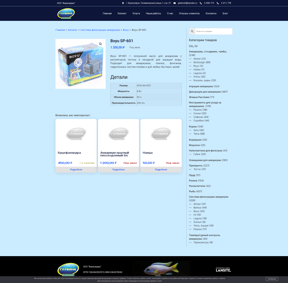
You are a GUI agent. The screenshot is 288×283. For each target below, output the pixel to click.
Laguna (198, 73)
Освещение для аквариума (205, 160)
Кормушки (195, 139)
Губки (197, 154)
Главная (107, 13)
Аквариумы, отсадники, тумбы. (208, 51)
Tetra (196, 133)
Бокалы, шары (202, 80)
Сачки (197, 113)
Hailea (197, 69)
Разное (198, 109)
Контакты (211, 13)
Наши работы (153, 13)
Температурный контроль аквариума (204, 237)
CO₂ (191, 46)
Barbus (197, 207)
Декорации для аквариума (205, 91)
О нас (170, 13)
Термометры (201, 242)
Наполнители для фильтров (205, 150)
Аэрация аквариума (201, 86)
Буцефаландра (69, 152)
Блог (225, 13)
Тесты (197, 169)
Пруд (192, 175)
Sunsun (198, 221)
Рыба (192, 191)
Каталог (122, 13)
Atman (197, 58)
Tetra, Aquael (201, 225)
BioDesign (199, 62)
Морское (194, 145)
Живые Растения (199, 97)
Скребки (199, 120)
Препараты (195, 165)
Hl (195, 214)
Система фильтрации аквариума (208, 196)
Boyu (196, 65)
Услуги (136, 13)
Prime (197, 76)
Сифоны (198, 116)
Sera (196, 130)
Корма (193, 126)
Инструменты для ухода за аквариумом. (205, 104)
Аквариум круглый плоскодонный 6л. (114, 154)
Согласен (272, 279)
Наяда (148, 152)
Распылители (197, 185)
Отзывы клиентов (189, 13)
